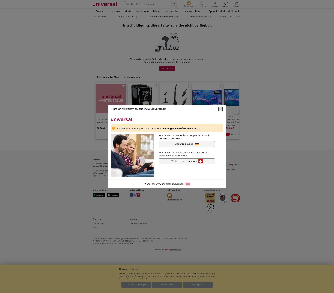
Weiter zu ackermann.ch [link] (184, 161)
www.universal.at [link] (165, 184)
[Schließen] (220, 109)
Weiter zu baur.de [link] (184, 144)
